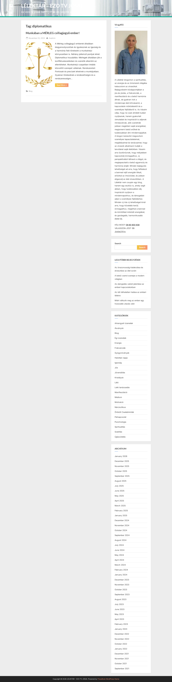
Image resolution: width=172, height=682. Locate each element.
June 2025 (119, 491)
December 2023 (122, 580)
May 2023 (119, 614)
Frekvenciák (120, 348)
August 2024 (120, 540)
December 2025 (122, 461)
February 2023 (121, 624)
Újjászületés (120, 437)
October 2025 (121, 471)
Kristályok (119, 377)
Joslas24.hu (120, 231)
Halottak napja (121, 358)
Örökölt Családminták (124, 412)
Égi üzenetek (120, 338)
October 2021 (121, 663)
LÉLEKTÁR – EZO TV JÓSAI (51, 6)
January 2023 (121, 629)
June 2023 (119, 609)
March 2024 (120, 565)
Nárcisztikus (120, 407)
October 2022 (121, 644)
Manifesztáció (121, 392)
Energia (118, 343)
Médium (118, 397)
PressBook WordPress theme (108, 679)
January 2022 (121, 649)
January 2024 (121, 575)
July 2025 (119, 486)
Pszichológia (120, 422)
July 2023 (119, 604)
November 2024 (122, 525)
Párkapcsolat (120, 417)
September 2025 (122, 476)
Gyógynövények (122, 353)
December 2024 (122, 520)
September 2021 (122, 668)
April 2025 (119, 501)
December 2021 (122, 654)
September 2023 (122, 594)
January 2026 (121, 456)
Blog (30, 91)
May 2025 (119, 496)
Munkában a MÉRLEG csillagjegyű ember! (53, 33)
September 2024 (122, 535)
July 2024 (119, 545)
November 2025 (122, 466)
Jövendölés (120, 372)
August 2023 (120, 599)
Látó (117, 382)
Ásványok (119, 328)
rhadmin (52, 38)
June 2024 (119, 550)
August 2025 (120, 481)
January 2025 (121, 515)
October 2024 (121, 530)
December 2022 (122, 634)
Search (118, 243)
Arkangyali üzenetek (124, 323)
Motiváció (119, 402)
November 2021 (122, 658)
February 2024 (121, 570)
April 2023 (119, 619)
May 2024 (119, 555)
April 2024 (119, 560)
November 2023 (122, 584)
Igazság (118, 363)
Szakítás (118, 432)
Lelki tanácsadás (122, 387)
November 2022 (122, 639)
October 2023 (121, 589)
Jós (116, 367)
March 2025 (120, 505)
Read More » (62, 85)
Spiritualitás (120, 427)
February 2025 (121, 510)
